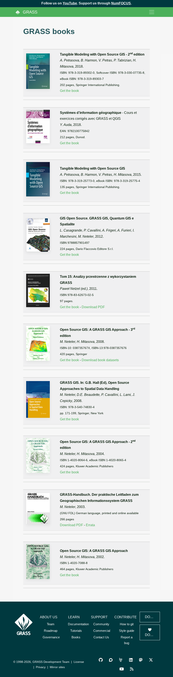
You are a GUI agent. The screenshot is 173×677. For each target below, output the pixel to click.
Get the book (69, 91)
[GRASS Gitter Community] (121, 660)
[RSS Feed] (131, 669)
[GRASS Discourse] (111, 660)
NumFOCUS (121, 3)
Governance (51, 637)
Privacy (41, 667)
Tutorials (76, 630)
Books (76, 637)
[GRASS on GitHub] (101, 660)
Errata (90, 525)
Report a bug (126, 640)
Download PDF (93, 307)
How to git (127, 624)
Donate (152, 635)
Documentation (78, 624)
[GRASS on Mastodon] (141, 660)
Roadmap (50, 630)
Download (152, 617)
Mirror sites (57, 667)
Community (101, 624)
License (79, 661)
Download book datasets (100, 360)
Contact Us (101, 637)
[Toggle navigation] (151, 12)
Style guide (126, 630)
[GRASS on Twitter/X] (151, 660)
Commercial (101, 630)
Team (50, 624)
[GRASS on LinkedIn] (131, 660)
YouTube (70, 3)
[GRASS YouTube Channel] (122, 669)
